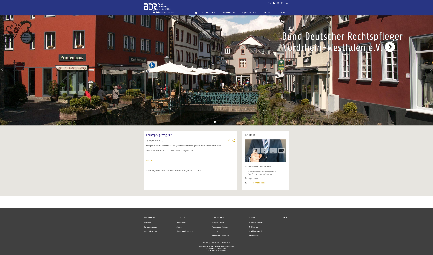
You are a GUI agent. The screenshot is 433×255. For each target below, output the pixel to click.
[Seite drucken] (232, 141)
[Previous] (2, 69)
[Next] (430, 69)
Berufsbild (181, 217)
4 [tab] (222, 122)
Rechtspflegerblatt (255, 223)
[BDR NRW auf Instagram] (282, 3)
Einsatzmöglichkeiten (184, 231)
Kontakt (205, 243)
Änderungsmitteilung (220, 227)
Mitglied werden (218, 223)
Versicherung (254, 235)
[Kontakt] (269, 3)
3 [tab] (218, 122)
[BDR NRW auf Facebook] (274, 3)
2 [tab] (215, 122)
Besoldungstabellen (256, 231)
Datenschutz (226, 243)
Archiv (282, 13)
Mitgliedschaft (218, 217)
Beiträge (215, 231)
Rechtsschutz (253, 227)
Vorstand (147, 223)
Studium (179, 227)
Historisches (180, 223)
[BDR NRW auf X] (278, 3)
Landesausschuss (150, 227)
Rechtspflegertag (150, 231)
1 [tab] (211, 122)
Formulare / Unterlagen (220, 235)
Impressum (215, 243)
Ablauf (149, 160)
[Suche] (287, 3)
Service (252, 217)
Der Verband (149, 217)
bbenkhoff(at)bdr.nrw (257, 183)
